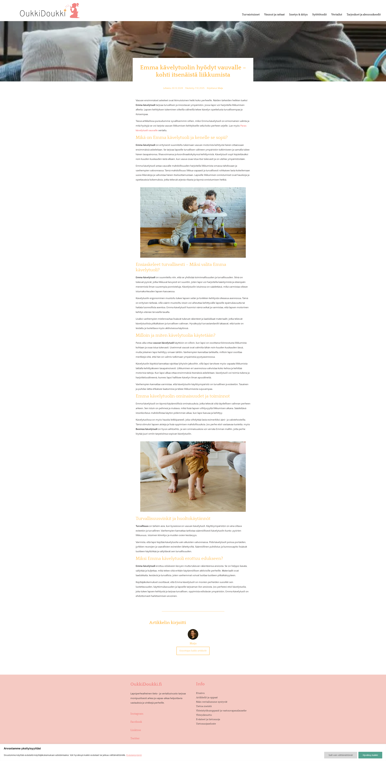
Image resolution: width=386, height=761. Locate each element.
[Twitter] (161, 733)
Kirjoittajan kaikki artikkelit (193, 650)
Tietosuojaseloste (206, 723)
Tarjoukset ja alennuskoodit (364, 14)
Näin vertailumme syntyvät (211, 702)
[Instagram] (161, 708)
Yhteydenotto (204, 715)
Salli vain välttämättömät (341, 755)
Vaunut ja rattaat (274, 14)
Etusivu (200, 693)
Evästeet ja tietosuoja (208, 719)
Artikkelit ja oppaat (207, 697)
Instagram (136, 713)
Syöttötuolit (319, 14)
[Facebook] (161, 717)
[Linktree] (161, 725)
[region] (193, 752)
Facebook (136, 721)
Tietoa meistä (204, 706)
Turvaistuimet (251, 14)
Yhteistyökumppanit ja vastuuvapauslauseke (221, 710)
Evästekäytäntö (134, 755)
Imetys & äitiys (298, 14)
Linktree (135, 730)
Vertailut (336, 14)
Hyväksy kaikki (370, 755)
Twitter (135, 738)
